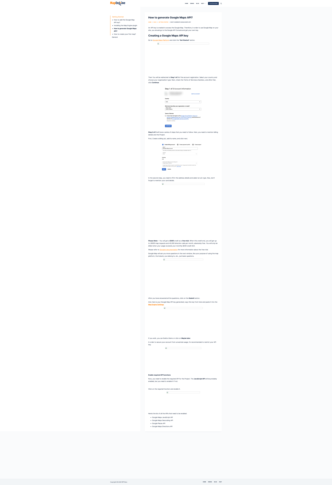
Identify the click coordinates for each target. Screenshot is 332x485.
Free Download (213, 3)
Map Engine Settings (156, 304)
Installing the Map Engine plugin (125, 25)
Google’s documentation (169, 250)
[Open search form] (221, 3)
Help (202, 3)
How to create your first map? (125, 34)
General (115, 37)
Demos (192, 3)
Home (186, 3)
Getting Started (118, 17)
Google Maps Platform (161, 40)
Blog (197, 3)
